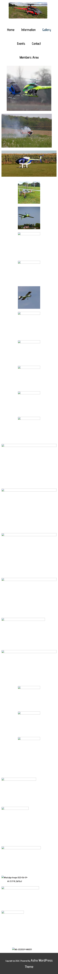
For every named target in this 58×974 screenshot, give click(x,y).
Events (21, 43)
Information (28, 30)
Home (10, 30)
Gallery (46, 30)
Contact (36, 43)
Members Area (29, 57)
